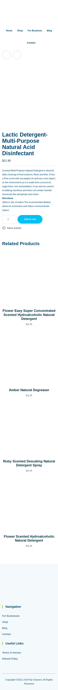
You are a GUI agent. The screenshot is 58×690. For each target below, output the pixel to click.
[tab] (10, 111)
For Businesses (11, 616)
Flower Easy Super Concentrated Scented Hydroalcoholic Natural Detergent (29, 315)
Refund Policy (10, 658)
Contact (31, 43)
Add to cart (30, 219)
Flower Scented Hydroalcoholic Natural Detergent (29, 538)
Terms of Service (11, 652)
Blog (49, 30)
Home (9, 30)
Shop (20, 30)
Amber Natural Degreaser (29, 390)
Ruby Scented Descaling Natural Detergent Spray (29, 463)
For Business (35, 30)
